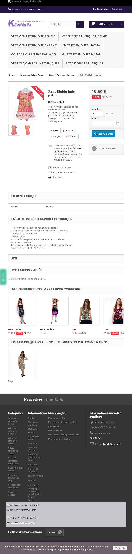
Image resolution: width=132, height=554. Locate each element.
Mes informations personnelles (63, 435)
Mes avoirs (53, 426)
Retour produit (35, 476)
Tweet (55, 130)
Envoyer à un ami (62, 168)
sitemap (32, 480)
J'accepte (120, 548)
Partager (68, 130)
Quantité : (96, 109)
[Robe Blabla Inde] (14, 130)
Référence (53, 102)
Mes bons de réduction (59, 439)
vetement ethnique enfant (34, 45)
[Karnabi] (25, 23)
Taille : (95, 118)
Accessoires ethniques (84, 63)
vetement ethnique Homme (84, 36)
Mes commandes (56, 418)
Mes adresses (55, 430)
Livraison (33, 443)
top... (75, 329)
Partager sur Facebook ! (63, 172)
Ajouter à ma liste (107, 149)
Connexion (117, 9)
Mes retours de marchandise (62, 422)
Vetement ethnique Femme (33, 36)
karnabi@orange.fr (111, 444)
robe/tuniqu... (16, 329)
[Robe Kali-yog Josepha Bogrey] (22, 364)
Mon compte (56, 413)
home (11, 75)
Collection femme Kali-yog (33, 54)
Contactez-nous (100, 9)
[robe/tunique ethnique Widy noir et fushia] (54, 311)
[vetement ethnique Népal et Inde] (66, 3)
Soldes (31, 418)
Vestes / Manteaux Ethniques (35, 63)
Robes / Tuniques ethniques (61, 75)
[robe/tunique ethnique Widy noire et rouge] (22, 311)
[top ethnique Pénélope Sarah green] (86, 311)
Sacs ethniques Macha (81, 45)
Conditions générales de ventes (34, 457)
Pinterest (71, 136)
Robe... (11, 381)
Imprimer (57, 177)
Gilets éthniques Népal (81, 54)
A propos (32, 464)
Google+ (56, 136)
